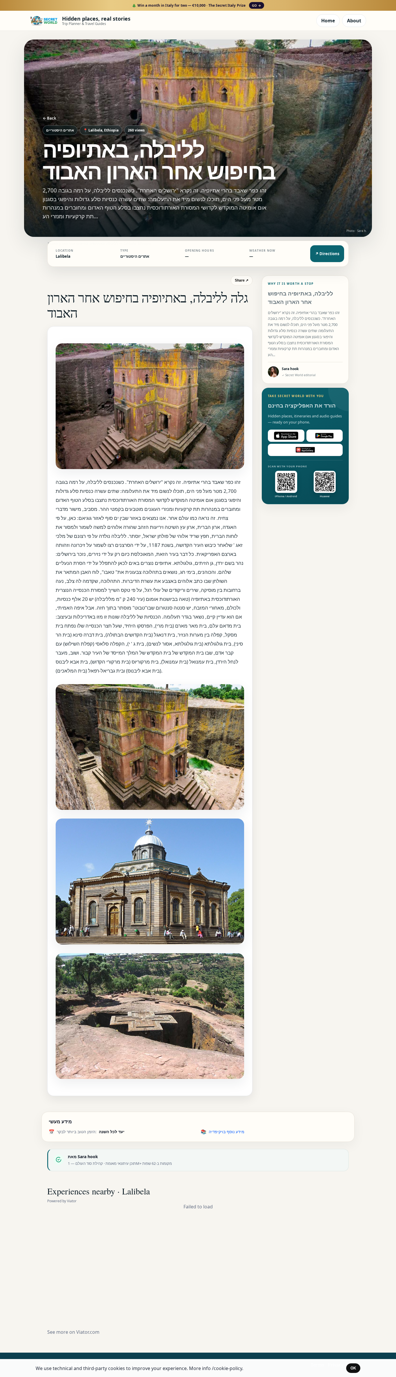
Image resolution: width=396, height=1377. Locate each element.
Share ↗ (241, 280)
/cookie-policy (227, 1368)
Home (328, 20)
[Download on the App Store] (286, 436)
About (354, 20)
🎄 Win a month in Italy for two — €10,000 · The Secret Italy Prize (196, 5)
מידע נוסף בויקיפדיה (226, 1131)
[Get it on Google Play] (324, 436)
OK (353, 1368)
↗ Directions (327, 253)
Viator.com (87, 1332)
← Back (49, 118)
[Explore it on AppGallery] (305, 450)
